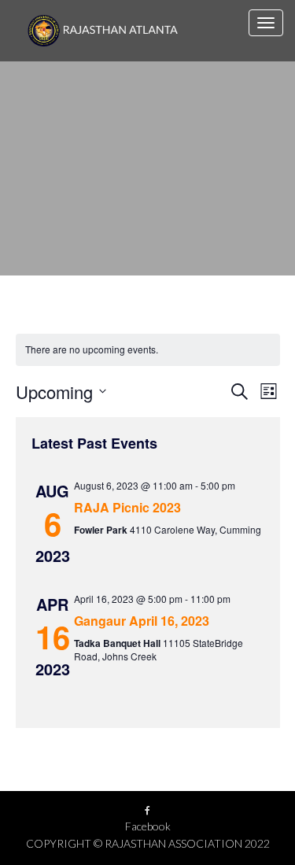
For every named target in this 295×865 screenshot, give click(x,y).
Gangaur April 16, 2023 (141, 621)
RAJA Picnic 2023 (127, 507)
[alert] (148, 350)
